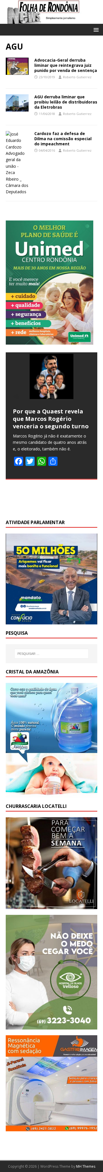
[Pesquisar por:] (51, 654)
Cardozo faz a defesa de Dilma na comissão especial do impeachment (63, 138)
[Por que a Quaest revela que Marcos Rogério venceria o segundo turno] (51, 376)
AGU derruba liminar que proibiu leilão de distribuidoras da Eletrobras (65, 102)
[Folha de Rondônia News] (51, 20)
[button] (95, 29)
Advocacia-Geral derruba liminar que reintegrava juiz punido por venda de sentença (65, 65)
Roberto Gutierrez (77, 77)
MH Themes (85, 1166)
